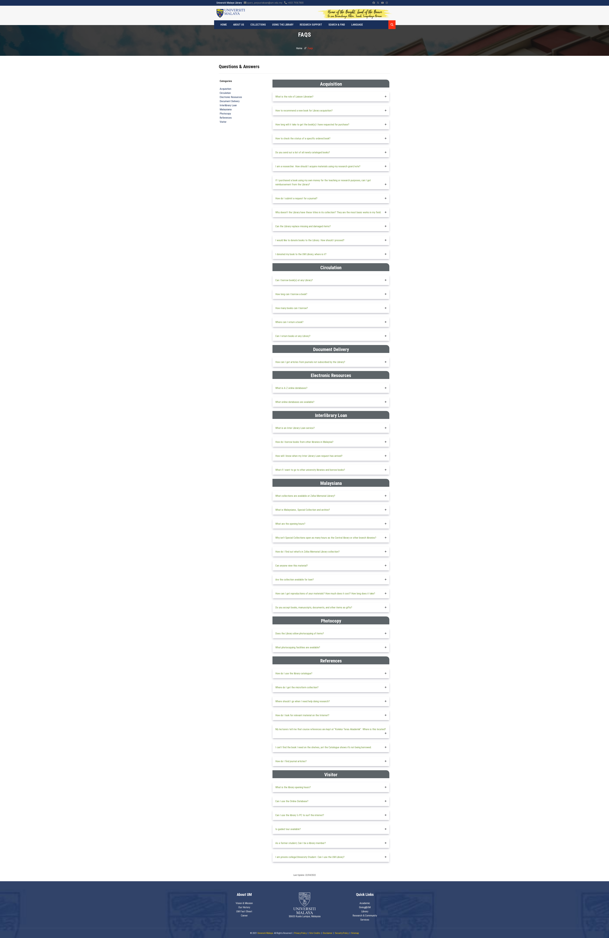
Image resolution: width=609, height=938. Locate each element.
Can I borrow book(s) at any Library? (294, 280)
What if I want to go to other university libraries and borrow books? (310, 469)
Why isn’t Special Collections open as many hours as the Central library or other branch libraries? (325, 537)
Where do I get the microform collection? (296, 687)
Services (364, 919)
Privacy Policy (300, 933)
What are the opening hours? (290, 523)
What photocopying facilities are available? (297, 647)
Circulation (225, 92)
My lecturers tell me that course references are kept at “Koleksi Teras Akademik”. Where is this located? (330, 729)
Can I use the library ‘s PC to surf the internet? (299, 815)
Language (357, 24)
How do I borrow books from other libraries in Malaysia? (304, 441)
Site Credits (314, 933)
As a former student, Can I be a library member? (300, 843)
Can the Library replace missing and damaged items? (303, 226)
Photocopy (225, 113)
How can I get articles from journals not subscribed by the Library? (310, 362)
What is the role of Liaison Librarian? (294, 96)
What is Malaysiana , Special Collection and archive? (302, 509)
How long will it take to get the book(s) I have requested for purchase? (312, 124)
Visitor (223, 121)
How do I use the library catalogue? (293, 673)
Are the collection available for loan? (294, 579)
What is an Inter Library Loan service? (295, 428)
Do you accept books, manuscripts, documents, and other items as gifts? (313, 607)
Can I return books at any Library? (292, 336)
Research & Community (365, 915)
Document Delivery (229, 101)
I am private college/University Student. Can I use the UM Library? (309, 857)
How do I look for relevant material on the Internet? (302, 715)
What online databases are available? (294, 402)
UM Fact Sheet (244, 911)
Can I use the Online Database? (291, 801)
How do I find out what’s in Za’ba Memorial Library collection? (307, 551)
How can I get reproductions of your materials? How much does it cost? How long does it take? (325, 593)
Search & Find (336, 24)
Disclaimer (327, 933)
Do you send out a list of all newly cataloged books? (302, 152)
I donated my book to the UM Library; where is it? (300, 254)
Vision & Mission (244, 903)
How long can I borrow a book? (291, 294)
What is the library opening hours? (293, 787)
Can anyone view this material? (291, 565)
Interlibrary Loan (228, 105)
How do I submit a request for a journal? (296, 198)
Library (364, 911)
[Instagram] (387, 2)
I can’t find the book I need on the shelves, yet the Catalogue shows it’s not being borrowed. (323, 747)
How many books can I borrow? (291, 308)
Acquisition (225, 88)
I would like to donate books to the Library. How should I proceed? (309, 240)
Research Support (311, 24)
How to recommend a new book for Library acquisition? (304, 110)
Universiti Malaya (265, 933)
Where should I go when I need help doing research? (302, 701)
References (226, 117)
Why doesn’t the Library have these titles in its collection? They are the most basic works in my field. (328, 212)
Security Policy (342, 933)
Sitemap (355, 933)
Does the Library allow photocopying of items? (299, 633)
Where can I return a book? (289, 322)
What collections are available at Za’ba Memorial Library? (305, 495)
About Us (238, 24)
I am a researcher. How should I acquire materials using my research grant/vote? (317, 166)
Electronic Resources (231, 97)
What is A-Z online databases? (291, 388)
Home (223, 24)
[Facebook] (374, 2)
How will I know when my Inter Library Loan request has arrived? (308, 455)
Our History (244, 907)
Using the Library (282, 24)
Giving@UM (365, 907)
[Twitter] (378, 2)
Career (244, 915)
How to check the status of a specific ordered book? (302, 138)
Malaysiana (226, 109)
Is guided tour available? (288, 829)
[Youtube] (382, 2)
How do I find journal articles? (291, 761)
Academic (365, 903)
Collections (258, 24)
